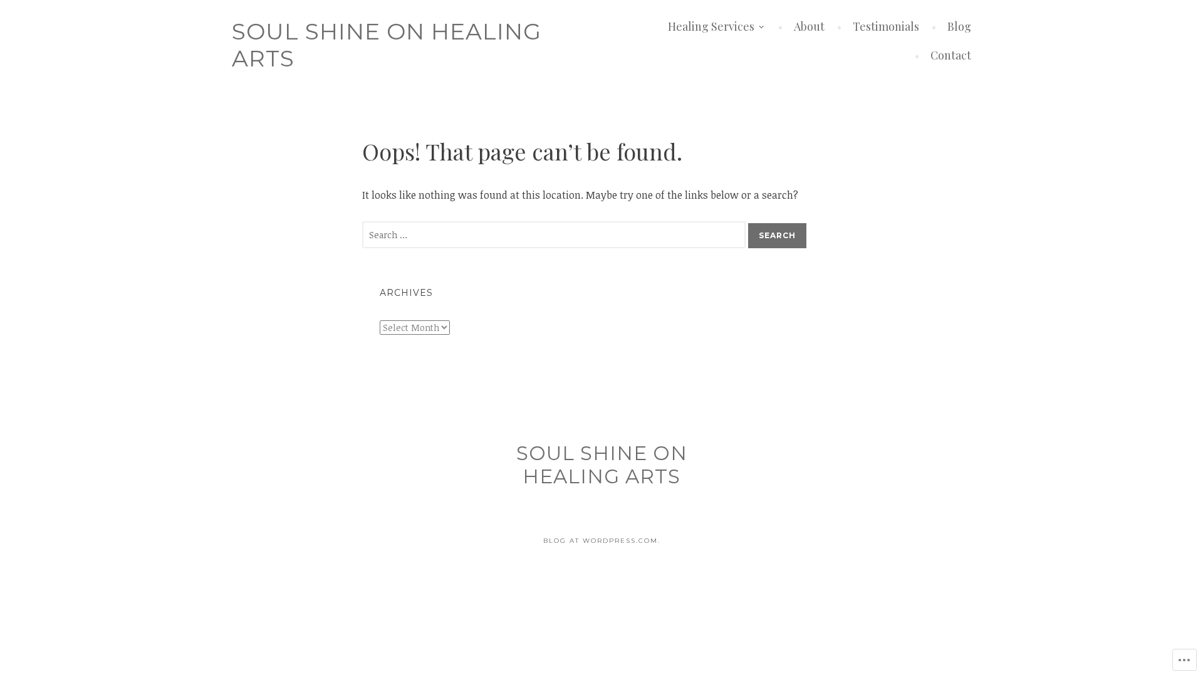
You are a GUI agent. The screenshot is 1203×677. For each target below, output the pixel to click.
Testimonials (886, 26)
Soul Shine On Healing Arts (386, 45)
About (809, 26)
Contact (950, 55)
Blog (959, 26)
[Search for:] (555, 234)
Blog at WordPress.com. (601, 541)
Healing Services (711, 26)
